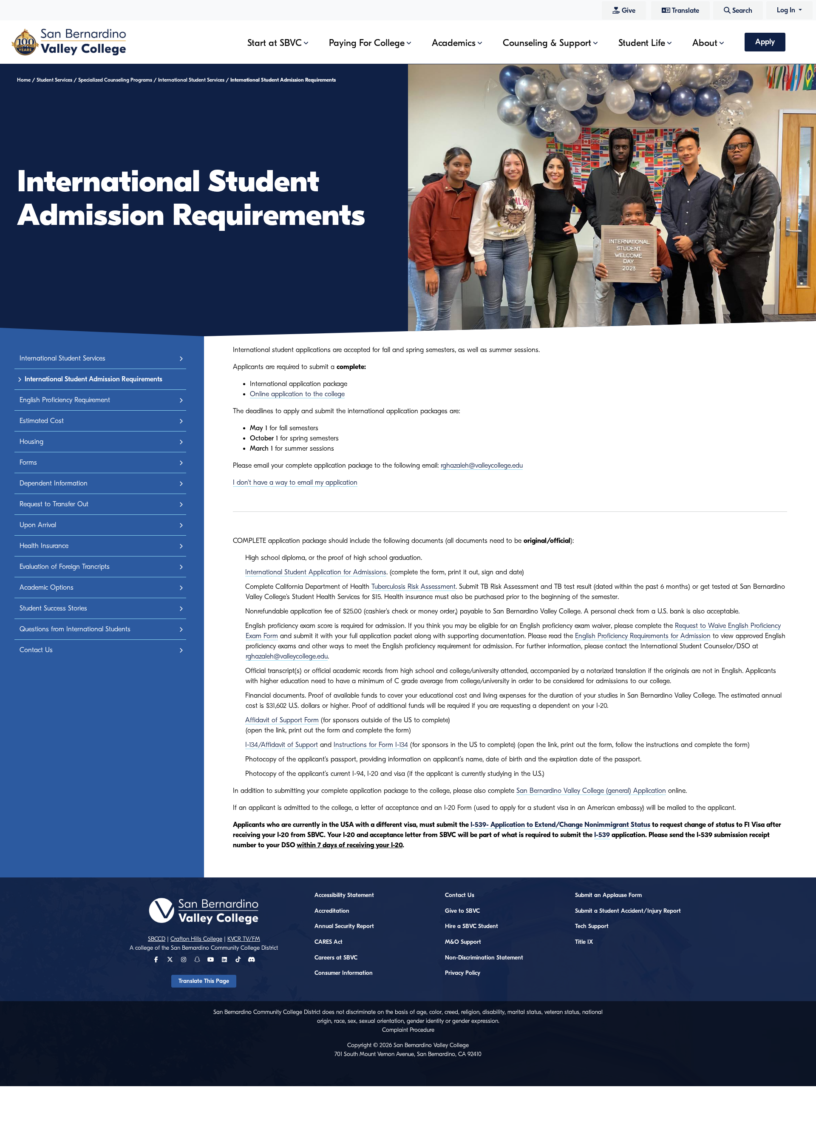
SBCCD (156, 939)
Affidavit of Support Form (282, 720)
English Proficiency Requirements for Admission (643, 636)
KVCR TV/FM (243, 939)
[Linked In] (224, 960)
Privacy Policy (462, 973)
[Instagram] (183, 960)
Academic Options (47, 587)
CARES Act (328, 942)
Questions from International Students (75, 629)
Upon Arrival (38, 525)
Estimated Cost (42, 421)
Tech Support (592, 926)
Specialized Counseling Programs (115, 80)
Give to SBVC (462, 911)
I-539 (602, 835)
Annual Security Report (344, 926)
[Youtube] (210, 960)
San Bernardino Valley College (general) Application (591, 791)
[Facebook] (156, 960)
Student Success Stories (53, 608)
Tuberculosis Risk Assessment (413, 586)
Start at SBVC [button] (274, 42)
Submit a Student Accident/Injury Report (628, 911)
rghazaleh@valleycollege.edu (482, 465)
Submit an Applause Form (608, 895)
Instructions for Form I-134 (371, 745)
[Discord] (251, 960)
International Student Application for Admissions (315, 572)
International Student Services (191, 80)
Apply (765, 41)
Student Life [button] (641, 42)
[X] (170, 960)
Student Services (54, 80)
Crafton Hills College (196, 939)
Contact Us (36, 650)
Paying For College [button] (367, 42)
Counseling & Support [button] (547, 42)
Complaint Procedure (408, 1030)
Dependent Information (54, 483)
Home (24, 80)
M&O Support (463, 942)
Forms (28, 462)
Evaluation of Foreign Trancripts (65, 567)
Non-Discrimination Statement (484, 957)
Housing (31, 442)
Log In (787, 10)
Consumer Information (343, 973)
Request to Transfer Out (54, 504)
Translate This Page (203, 981)
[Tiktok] (238, 960)
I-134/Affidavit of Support (281, 745)
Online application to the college (297, 394)
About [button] (704, 42)
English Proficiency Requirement (65, 400)
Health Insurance (44, 546)
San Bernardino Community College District (224, 948)
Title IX (584, 942)
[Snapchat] (197, 960)
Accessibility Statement (344, 895)
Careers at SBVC (335, 957)
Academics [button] (454, 42)
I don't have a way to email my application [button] (295, 482)
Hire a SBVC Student (471, 926)
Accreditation (331, 911)
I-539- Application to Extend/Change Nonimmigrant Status (560, 825)
